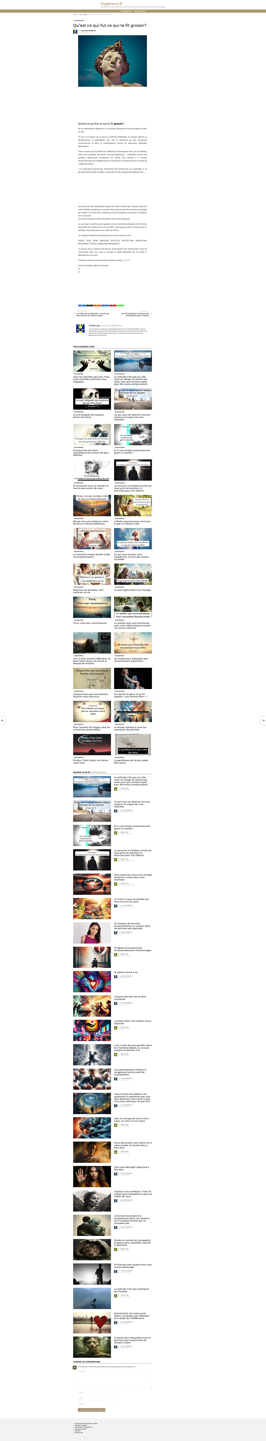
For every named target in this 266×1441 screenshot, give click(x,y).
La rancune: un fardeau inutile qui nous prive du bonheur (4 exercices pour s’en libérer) (133, 488)
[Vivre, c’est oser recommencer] (92, 607)
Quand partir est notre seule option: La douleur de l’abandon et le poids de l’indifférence (131, 1315)
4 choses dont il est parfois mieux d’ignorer (132, 1022)
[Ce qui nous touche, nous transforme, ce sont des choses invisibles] (133, 538)
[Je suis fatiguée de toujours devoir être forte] (92, 399)
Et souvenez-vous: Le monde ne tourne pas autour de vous (90, 486)
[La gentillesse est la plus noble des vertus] (133, 744)
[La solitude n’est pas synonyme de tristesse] (92, 1298)
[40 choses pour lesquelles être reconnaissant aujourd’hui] (133, 642)
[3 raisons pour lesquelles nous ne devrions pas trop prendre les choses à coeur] (92, 1347)
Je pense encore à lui (126, 972)
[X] (89, 305)
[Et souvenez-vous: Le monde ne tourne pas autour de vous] (92, 470)
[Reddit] (97, 305)
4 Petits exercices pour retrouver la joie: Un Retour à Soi (132, 522)
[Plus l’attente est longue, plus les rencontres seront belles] (92, 711)
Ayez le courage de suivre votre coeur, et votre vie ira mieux (131, 1119)
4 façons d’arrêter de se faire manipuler (130, 997)
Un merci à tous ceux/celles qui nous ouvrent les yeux (131, 900)
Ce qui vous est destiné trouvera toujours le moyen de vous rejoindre (132, 417)
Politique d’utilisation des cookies (86, 1423)
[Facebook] (82, 305)
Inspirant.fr (112, 3)
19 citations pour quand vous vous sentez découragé (133, 1265)
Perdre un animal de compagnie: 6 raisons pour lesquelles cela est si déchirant (132, 1242)
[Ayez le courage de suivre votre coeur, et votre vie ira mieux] (92, 1127)
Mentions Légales (81, 1425)
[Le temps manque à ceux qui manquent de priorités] (133, 711)
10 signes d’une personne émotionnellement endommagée (132, 949)
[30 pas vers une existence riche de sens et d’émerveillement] (92, 505)
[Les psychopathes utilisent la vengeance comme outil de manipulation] (92, 1079)
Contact (78, 1431)
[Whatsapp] (120, 305)
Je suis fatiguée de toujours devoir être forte (88, 415)
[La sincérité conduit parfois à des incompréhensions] (92, 538)
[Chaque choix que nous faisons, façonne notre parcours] (92, 678)
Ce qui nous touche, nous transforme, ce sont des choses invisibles (131, 556)
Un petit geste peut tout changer (132, 590)
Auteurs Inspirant (81, 1429)
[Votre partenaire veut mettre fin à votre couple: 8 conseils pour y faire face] (92, 1152)
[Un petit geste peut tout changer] (133, 574)
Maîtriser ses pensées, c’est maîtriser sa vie (88, 591)
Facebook (126, 260)
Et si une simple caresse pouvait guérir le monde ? (132, 451)
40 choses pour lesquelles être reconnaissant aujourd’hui (131, 659)
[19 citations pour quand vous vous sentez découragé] (92, 1274)
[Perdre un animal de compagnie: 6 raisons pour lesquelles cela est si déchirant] (92, 1249)
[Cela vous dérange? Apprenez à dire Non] (92, 1176)
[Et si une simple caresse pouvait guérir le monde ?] (133, 434)
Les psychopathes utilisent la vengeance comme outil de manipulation (130, 1072)
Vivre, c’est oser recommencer (90, 623)
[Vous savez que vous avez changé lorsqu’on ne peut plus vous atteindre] (92, 884)
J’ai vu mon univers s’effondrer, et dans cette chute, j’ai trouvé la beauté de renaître (92, 661)
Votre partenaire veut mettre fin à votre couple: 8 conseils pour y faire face (133, 1145)
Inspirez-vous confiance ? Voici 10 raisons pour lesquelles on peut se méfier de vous (133, 1194)
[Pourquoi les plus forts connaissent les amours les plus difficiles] (92, 434)
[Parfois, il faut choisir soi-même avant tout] (92, 744)
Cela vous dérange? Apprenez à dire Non (131, 1168)
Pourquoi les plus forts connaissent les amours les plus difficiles (91, 452)
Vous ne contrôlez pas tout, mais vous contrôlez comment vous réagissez (91, 379)
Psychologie (139, 11)
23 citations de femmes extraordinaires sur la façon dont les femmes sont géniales (132, 926)
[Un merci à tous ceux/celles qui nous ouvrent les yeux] (92, 908)
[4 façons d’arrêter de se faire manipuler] (92, 1006)
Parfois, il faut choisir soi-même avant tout (90, 761)
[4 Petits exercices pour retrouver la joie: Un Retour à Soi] (133, 505)
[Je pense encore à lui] (92, 981)
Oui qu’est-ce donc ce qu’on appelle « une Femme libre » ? (130, 695)
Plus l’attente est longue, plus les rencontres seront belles (91, 728)
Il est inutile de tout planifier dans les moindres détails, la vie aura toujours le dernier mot (133, 1047)
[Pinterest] (112, 305)
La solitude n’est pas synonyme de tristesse (131, 1290)
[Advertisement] (112, 103)
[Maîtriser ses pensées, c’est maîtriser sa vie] (92, 574)
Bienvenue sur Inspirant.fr (83, 1427)
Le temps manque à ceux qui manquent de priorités (130, 728)
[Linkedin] (105, 305)
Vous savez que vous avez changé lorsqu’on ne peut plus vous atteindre (133, 877)
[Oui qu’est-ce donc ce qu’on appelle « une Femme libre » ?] (133, 678)
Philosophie (126, 11)
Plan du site (79, 1432)
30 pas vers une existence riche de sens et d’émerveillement (90, 522)
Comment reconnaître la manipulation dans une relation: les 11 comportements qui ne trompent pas (132, 1219)
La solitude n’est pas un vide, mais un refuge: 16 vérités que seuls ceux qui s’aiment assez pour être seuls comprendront (131, 380)
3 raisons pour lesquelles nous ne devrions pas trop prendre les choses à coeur (132, 1340)
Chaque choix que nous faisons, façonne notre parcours (90, 695)
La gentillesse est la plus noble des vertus (131, 761)
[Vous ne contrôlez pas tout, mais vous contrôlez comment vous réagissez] (92, 361)
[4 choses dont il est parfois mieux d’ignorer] (92, 1030)
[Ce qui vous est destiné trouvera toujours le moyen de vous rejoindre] (133, 399)
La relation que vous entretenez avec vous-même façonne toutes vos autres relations (132, 625)
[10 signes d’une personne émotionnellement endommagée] (92, 957)
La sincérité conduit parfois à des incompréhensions (91, 555)
